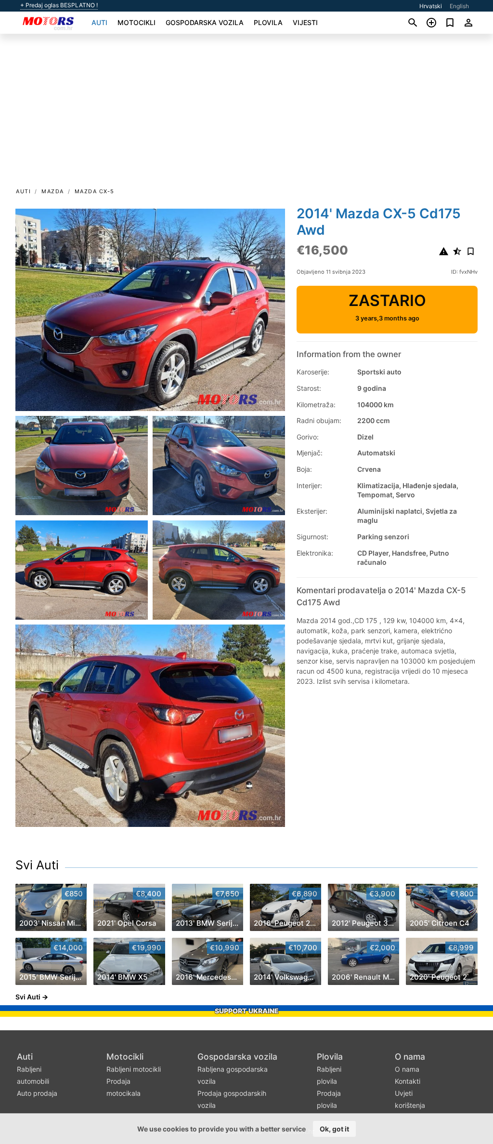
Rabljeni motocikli (133, 1069)
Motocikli (136, 22)
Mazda (52, 191)
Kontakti (407, 1081)
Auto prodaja (37, 1093)
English (459, 6)
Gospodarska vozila (205, 22)
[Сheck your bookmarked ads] (450, 22)
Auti (99, 22)
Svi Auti (37, 865)
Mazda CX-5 (95, 191)
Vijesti (305, 22)
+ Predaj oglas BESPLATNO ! (59, 5)
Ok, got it (334, 1129)
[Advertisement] (246, 113)
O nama (410, 1056)
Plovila (268, 22)
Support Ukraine (247, 1011)
